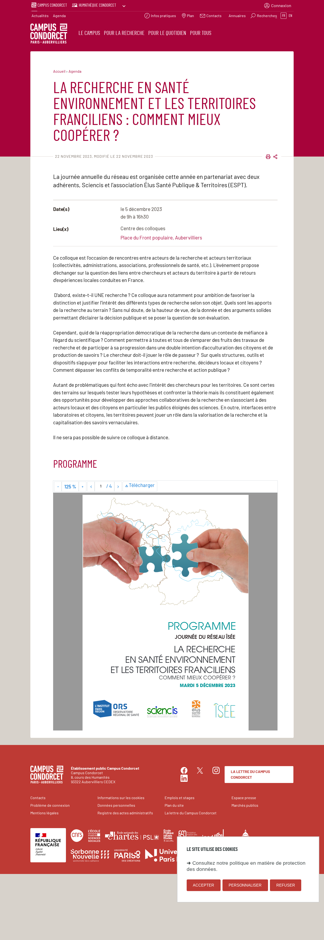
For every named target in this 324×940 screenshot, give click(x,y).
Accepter (203, 885)
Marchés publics (244, 805)
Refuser (285, 885)
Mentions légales (44, 813)
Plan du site (174, 805)
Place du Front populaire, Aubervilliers (161, 237)
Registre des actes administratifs (125, 813)
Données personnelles (116, 805)
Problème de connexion (50, 805)
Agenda (59, 15)
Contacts (38, 797)
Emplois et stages (179, 797)
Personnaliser (245, 885)
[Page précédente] (91, 486)
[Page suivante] (118, 486)
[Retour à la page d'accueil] (48, 34)
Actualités (40, 15)
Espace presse (243, 797)
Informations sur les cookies (120, 797)
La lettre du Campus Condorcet (250, 774)
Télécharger (142, 486)
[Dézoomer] (58, 486)
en (290, 16)
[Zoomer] (82, 486)
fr (283, 16)
